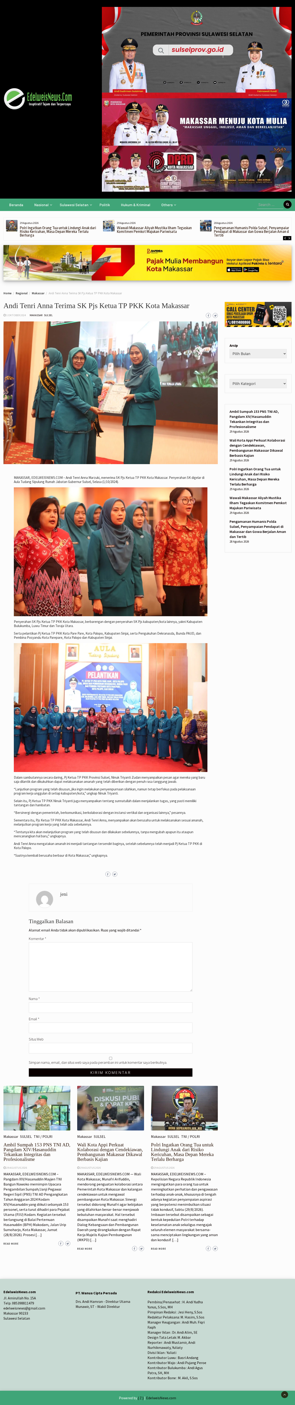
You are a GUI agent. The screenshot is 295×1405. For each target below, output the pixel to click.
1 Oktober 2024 (16, 315)
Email (34, 1019)
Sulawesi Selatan (74, 204)
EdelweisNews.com (161, 1398)
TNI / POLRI (43, 1136)
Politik (105, 204)
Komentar (37, 938)
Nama (34, 998)
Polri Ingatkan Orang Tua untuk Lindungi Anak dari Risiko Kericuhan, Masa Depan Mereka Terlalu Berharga (58, 231)
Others (167, 204)
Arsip (234, 345)
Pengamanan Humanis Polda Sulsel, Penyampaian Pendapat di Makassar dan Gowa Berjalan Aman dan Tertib (253, 231)
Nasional (41, 204)
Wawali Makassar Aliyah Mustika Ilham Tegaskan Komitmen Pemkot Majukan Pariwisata (154, 230)
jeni (64, 894)
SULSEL (48, 315)
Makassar (36, 315)
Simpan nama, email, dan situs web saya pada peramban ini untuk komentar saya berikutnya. (98, 1062)
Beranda (16, 204)
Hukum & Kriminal (135, 204)
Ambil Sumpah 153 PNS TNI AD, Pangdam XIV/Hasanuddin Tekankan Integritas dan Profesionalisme (36, 1152)
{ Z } (141, 1398)
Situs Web (36, 1039)
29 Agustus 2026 (16, 1167)
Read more (11, 1243)
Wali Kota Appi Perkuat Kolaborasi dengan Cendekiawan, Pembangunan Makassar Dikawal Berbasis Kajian (110, 1152)
